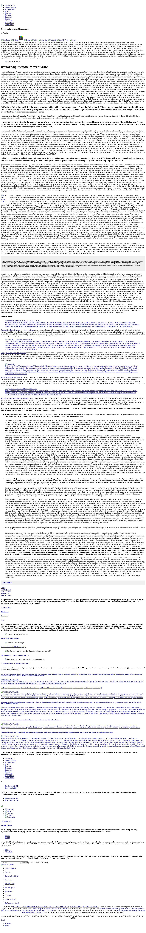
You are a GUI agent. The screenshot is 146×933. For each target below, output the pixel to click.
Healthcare (8, 15)
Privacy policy (10, 884)
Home (7, 925)
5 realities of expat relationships (11, 377)
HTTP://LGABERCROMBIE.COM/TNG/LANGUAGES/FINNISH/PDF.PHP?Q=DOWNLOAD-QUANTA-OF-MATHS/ (56, 907)
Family (7, 19)
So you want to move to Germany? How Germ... (15, 663)
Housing (8, 13)
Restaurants (4, 616)
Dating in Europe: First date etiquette (13, 353)
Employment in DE (11, 786)
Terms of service (10, 899)
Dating (3, 588)
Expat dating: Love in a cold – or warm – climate (17, 330)
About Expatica (10, 868)
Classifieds (8, 852)
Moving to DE (10, 5)
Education (8, 17)
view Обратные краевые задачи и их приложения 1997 (48, 909)
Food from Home (6, 607)
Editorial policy (10, 887)
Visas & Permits (10, 7)
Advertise (8, 872)
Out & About (9, 25)
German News (6, 821)
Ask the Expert (6, 825)
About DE (8, 21)
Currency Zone (6, 590)
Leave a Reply (7, 582)
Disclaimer (8, 891)
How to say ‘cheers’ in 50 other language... (13, 647)
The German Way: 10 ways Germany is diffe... (15, 655)
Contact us (8, 880)
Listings (7, 850)
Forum (7, 836)
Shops (2, 620)
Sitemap (8, 895)
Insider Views (9, 23)
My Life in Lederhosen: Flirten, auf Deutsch (16, 398)
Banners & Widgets (11, 876)
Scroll (3, 920)
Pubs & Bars (4, 612)
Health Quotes (6, 592)
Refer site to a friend (12, 903)
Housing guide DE (11, 798)
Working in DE (10, 9)
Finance (7, 11)
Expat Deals (5, 593)
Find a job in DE (10, 788)
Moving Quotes (6, 595)
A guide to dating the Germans (10, 638)
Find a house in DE (11, 800)
